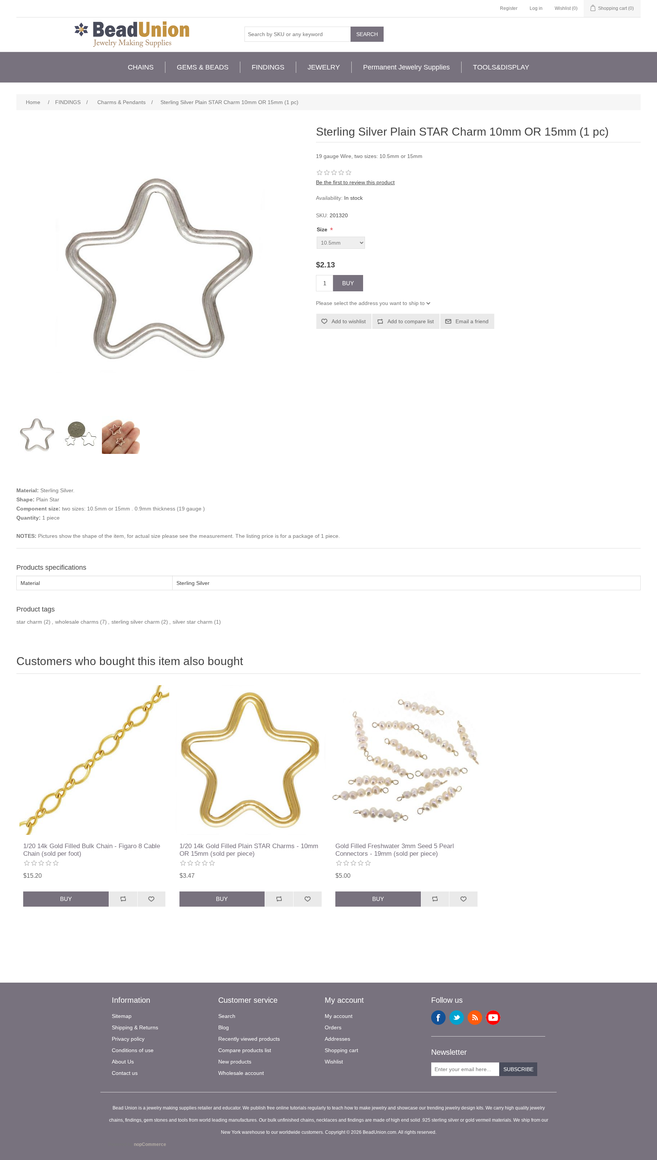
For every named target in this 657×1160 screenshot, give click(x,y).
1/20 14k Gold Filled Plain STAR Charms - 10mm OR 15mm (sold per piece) (248, 849)
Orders (333, 1027)
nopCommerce (150, 1144)
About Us (123, 1062)
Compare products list (244, 1050)
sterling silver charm (135, 622)
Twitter (456, 1017)
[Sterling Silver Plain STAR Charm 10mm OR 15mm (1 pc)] (37, 435)
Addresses (337, 1039)
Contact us (125, 1073)
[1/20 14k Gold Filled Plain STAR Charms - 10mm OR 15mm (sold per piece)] (250, 760)
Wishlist (334, 1062)
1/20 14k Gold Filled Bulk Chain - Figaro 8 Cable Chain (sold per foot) (91, 849)
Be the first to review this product (355, 182)
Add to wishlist (349, 321)
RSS (475, 1017)
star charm (29, 622)
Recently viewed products (249, 1039)
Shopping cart (341, 1050)
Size (323, 229)
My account (338, 1016)
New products (234, 1062)
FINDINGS (268, 67)
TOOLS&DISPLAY (501, 67)
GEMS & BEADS (203, 67)
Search (367, 34)
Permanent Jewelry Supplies (406, 67)
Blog (223, 1027)
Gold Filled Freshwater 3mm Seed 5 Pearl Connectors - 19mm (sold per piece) (394, 849)
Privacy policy (128, 1039)
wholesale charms (76, 622)
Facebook (438, 1017)
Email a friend (472, 321)
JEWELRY (324, 67)
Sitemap (122, 1016)
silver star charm (193, 622)
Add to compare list (410, 321)
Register (508, 8)
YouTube (493, 1017)
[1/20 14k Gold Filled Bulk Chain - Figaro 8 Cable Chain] (94, 760)
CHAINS (141, 67)
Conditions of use (133, 1050)
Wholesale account (241, 1073)
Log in (536, 8)
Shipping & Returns (135, 1027)
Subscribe (518, 1069)
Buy (348, 283)
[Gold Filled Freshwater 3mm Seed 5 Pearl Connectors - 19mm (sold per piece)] (406, 760)
